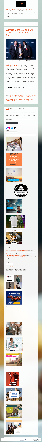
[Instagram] (8, 109)
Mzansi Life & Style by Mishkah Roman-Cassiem (19, 9)
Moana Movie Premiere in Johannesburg (13, 259)
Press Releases (8, 96)
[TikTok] (15, 128)
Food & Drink (26, 95)
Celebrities (15, 95)
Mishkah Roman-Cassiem (29, 99)
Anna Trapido (20, 96)
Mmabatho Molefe (9, 100)
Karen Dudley (18, 99)
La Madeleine (23, 99)
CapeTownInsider (12, 266)
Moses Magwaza (20, 100)
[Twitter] (7, 109)
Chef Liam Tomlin (25, 96)
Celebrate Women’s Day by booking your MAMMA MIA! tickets (17, 250)
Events (23, 95)
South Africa (12, 96)
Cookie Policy (22, 440)
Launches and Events (32, 95)
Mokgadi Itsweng (14, 100)
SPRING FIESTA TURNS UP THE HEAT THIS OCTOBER (15, 255)
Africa (10, 95)
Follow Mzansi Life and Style (12, 122)
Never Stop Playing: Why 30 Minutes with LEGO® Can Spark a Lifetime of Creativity (20, 256)
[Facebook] (6, 109)
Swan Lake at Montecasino (10, 249)
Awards (12, 95)
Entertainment (19, 95)
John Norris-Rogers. (13, 99)
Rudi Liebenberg (25, 100)
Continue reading (10, 83)
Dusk (29, 96)
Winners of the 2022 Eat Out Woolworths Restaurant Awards (19, 32)
